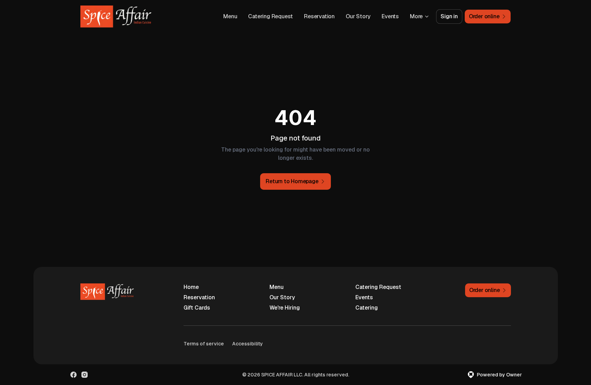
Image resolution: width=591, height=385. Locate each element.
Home (191, 287)
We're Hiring (284, 307)
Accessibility (247, 344)
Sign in (449, 16)
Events (390, 16)
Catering (366, 307)
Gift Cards (197, 307)
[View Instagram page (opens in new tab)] (84, 375)
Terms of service (204, 344)
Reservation (319, 16)
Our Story (358, 16)
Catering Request (270, 16)
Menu (230, 16)
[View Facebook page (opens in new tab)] (73, 375)
